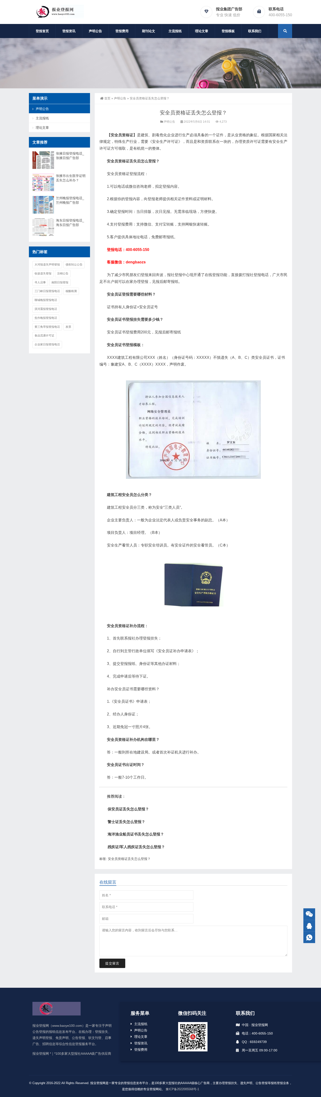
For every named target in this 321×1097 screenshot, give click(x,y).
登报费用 (122, 31)
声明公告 (95, 31)
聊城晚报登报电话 (46, 300)
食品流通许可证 (44, 335)
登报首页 (42, 31)
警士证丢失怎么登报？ (126, 822)
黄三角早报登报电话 (47, 326)
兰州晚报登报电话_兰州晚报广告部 (70, 200)
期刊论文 (148, 31)
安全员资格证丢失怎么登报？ (129, 859)
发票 (68, 326)
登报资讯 (68, 31)
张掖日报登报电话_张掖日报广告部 (70, 156)
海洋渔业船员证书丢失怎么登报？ (136, 834)
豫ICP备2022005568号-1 (182, 1089)
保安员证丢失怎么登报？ (128, 809)
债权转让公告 (74, 264)
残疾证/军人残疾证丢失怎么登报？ (136, 847)
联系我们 (254, 31)
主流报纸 (175, 31)
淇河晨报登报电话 (46, 309)
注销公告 (62, 273)
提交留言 (112, 963)
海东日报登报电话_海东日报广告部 (70, 223)
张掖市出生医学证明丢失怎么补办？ (71, 178)
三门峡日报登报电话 (47, 291)
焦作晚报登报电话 (46, 318)
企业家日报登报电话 (47, 344)
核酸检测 (71, 291)
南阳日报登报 (59, 282)
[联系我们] (309, 926)
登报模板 (228, 31)
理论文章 (201, 31)
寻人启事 (40, 282)
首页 (107, 98)
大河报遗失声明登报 (47, 264)
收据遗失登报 (43, 273)
